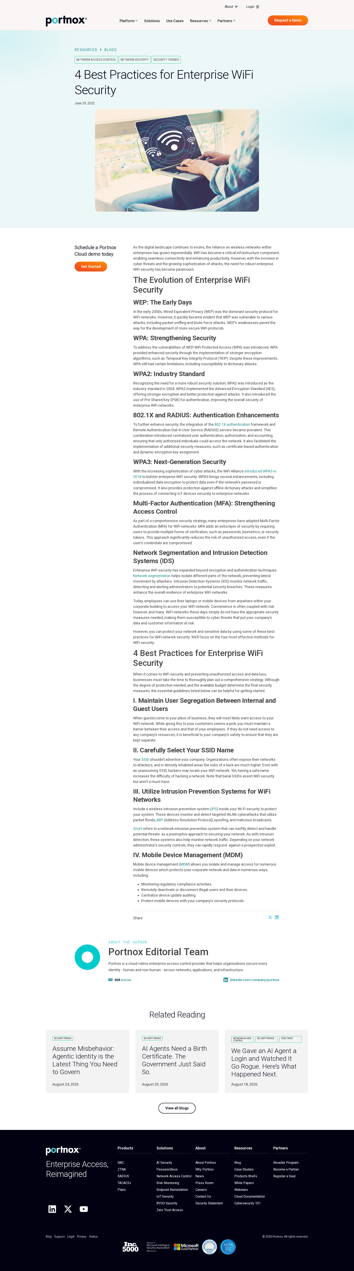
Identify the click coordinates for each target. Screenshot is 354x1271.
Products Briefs (245, 1176)
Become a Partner (286, 1169)
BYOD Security (167, 1203)
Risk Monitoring (168, 1183)
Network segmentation (152, 576)
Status (93, 1236)
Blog (237, 1163)
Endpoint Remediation (172, 1190)
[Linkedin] (52, 1209)
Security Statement (209, 1203)
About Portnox (205, 1163)
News (199, 1176)
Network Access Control (96, 59)
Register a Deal (284, 1176)
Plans (122, 1190)
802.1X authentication (232, 424)
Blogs (110, 49)
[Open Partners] (234, 21)
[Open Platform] (136, 21)
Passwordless (167, 1169)
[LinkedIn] (226, 980)
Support (59, 1236)
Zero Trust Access (170, 1210)
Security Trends (166, 59)
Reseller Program (285, 1163)
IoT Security (165, 1196)
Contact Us (203, 1196)
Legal (70, 1236)
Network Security (135, 59)
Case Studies (244, 1169)
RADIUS (123, 1176)
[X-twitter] (68, 1209)
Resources (86, 49)
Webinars (241, 1190)
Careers (201, 1190)
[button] (270, 917)
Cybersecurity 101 (247, 1203)
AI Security (164, 1163)
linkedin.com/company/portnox (254, 980)
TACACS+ (124, 1183)
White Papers (244, 1183)
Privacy (81, 1236)
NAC (121, 1163)
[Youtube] (83, 1209)
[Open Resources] (210, 21)
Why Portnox (204, 1169)
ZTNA (122, 1169)
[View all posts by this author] (111, 979)
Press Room (204, 1183)
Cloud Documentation (249, 1196)
